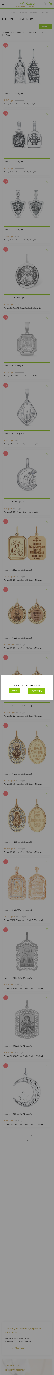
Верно (14, 691)
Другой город (36, 691)
